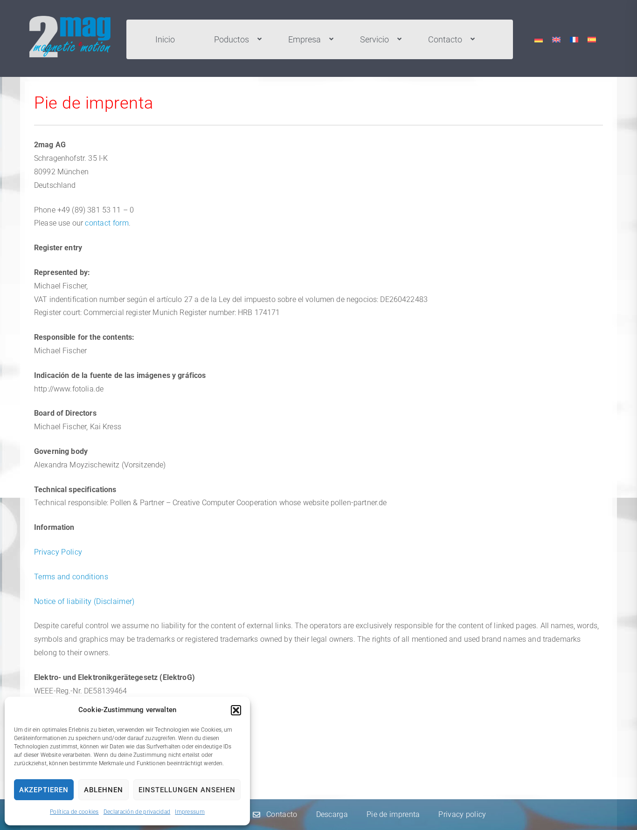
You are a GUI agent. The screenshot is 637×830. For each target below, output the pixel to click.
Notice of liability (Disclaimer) (84, 601)
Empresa (304, 39)
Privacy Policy (58, 552)
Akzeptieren (44, 790)
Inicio (165, 39)
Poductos (231, 39)
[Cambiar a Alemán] (538, 39)
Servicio (374, 39)
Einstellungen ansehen (186, 790)
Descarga (332, 814)
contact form (107, 223)
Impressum (190, 812)
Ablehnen (103, 790)
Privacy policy (462, 814)
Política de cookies (74, 812)
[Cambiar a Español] (592, 39)
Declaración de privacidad (137, 812)
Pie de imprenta (393, 814)
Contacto (445, 39)
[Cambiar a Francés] (574, 39)
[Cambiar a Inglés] (556, 39)
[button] (236, 710)
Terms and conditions (71, 576)
